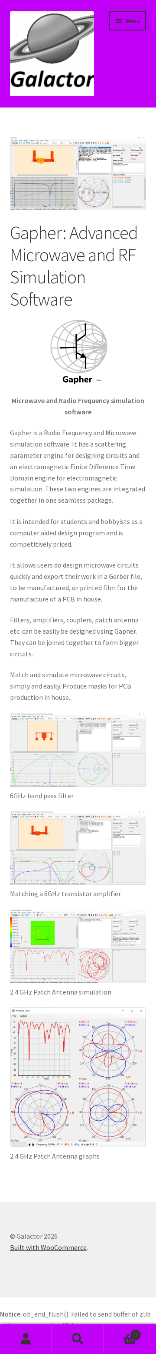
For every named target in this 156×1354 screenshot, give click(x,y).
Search (78, 1339)
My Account (26, 1339)
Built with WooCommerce (48, 1247)
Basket (120, 1331)
